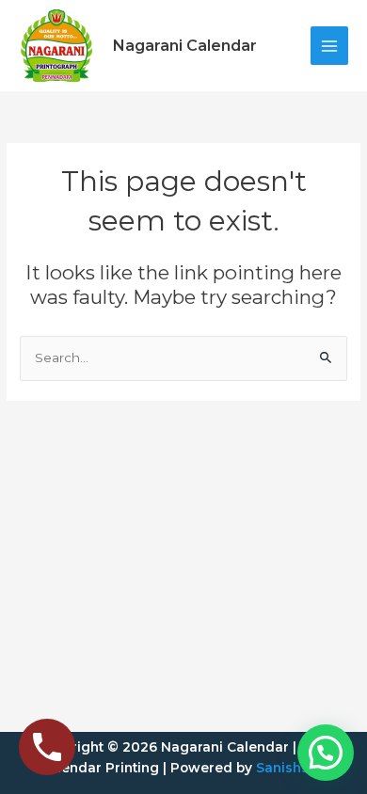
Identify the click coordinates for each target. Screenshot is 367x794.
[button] (325, 752)
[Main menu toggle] (330, 45)
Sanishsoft (291, 767)
